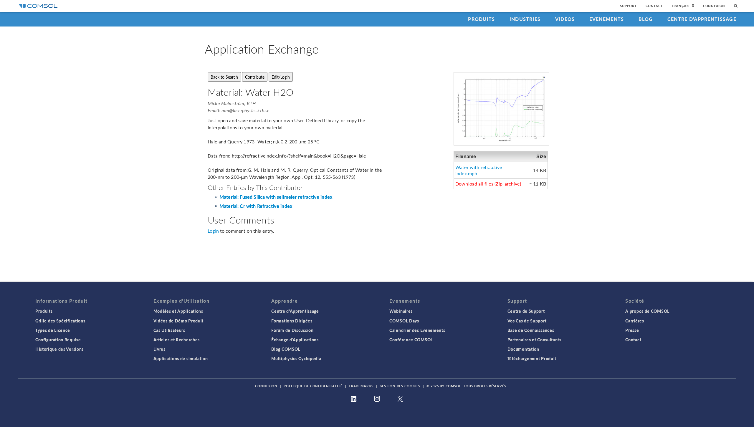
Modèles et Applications (178, 311)
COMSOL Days (404, 321)
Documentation (523, 349)
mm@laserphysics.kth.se (245, 110)
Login (213, 230)
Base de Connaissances (530, 330)
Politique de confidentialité (313, 386)
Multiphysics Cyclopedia (296, 358)
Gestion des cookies (400, 386)
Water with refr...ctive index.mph (478, 170)
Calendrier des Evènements (417, 330)
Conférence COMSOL (411, 339)
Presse (632, 330)
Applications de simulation (180, 358)
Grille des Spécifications (60, 321)
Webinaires (401, 311)
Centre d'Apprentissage (701, 19)
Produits (481, 19)
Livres (159, 349)
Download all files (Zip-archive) (488, 183)
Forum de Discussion (292, 330)
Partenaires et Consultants (534, 339)
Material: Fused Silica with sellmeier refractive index (276, 197)
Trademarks (361, 386)
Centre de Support (526, 311)
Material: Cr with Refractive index (255, 206)
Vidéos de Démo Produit (178, 321)
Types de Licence (52, 330)
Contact (654, 6)
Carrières (634, 321)
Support (628, 6)
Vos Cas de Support (527, 321)
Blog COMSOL (285, 349)
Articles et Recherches (176, 339)
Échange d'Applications (294, 339)
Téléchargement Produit (531, 358)
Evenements (606, 19)
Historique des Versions (59, 349)
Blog (646, 19)
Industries (525, 19)
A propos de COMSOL (647, 311)
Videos (565, 19)
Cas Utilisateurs (169, 330)
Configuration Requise (58, 339)
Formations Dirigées (291, 321)
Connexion (714, 6)
